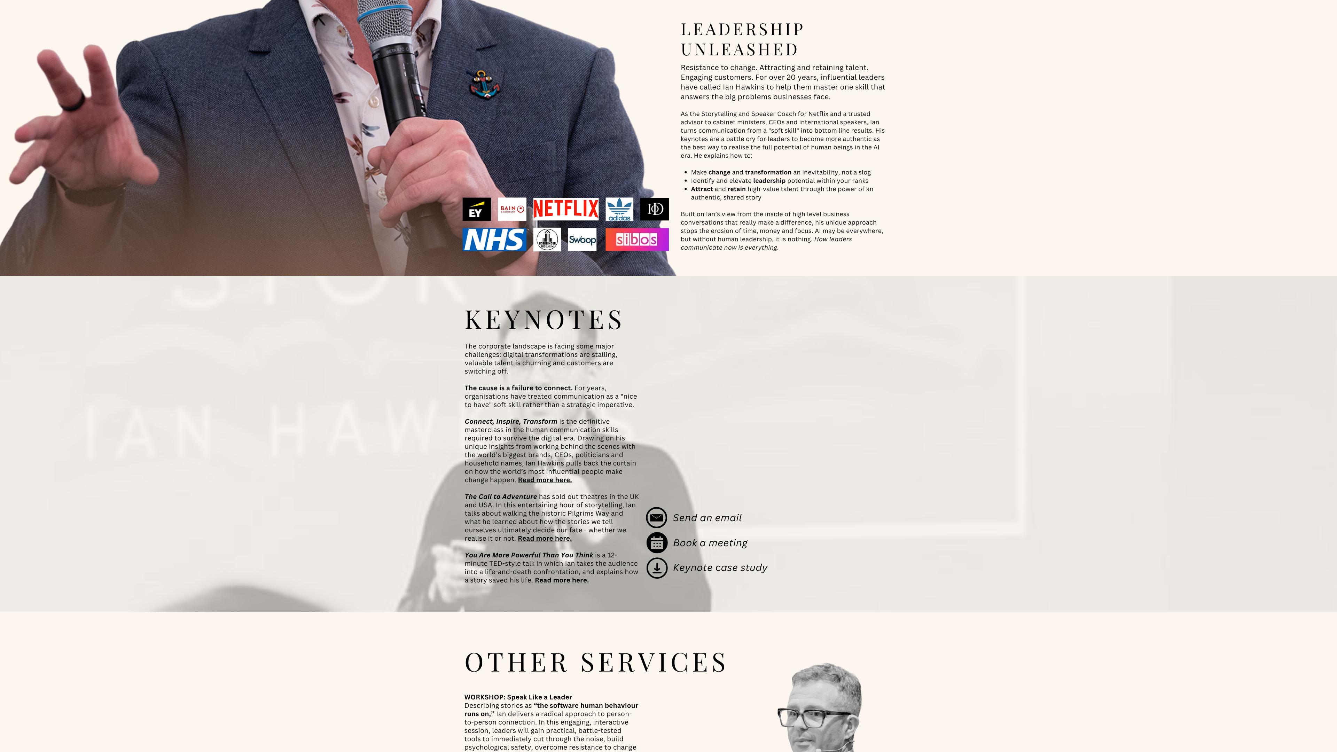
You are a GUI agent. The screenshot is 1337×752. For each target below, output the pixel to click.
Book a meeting (710, 542)
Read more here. (545, 480)
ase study (744, 567)
